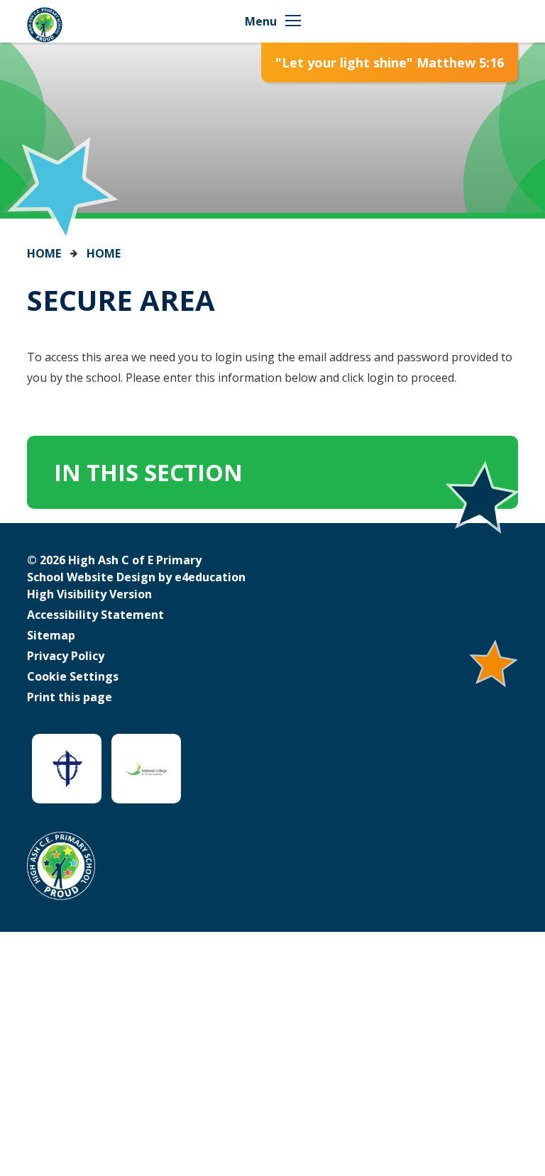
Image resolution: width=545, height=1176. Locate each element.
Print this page (69, 697)
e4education (210, 577)
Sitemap (51, 635)
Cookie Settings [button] (73, 676)
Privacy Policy (65, 656)
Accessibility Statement (95, 614)
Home (44, 253)
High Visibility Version (89, 594)
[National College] (146, 768)
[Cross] (66, 768)
